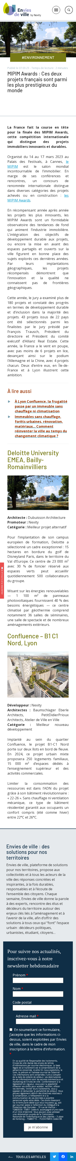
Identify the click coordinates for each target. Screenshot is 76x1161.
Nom (18, 988)
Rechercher (69, 10)
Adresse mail (27, 1016)
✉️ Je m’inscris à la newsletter (2, 580)
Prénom (20, 975)
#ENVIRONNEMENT (38, 57)
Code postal (22, 1002)
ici (56, 1102)
